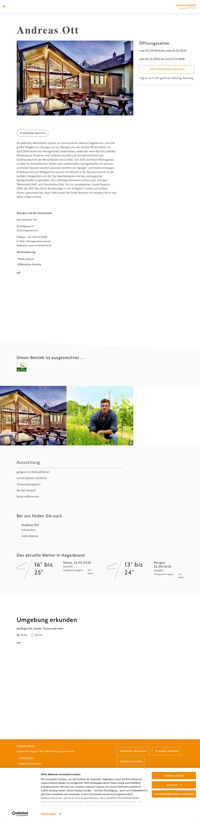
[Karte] (11, 6)
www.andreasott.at (40, 245)
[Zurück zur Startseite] (186, 6)
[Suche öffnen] (18, 6)
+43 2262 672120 (37, 237)
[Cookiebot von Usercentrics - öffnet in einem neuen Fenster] (20, 814)
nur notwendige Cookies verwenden (174, 794)
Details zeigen (48, 813)
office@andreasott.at (38, 241)
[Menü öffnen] (4, 6)
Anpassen (172, 785)
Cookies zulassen (174, 775)
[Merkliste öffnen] (14, 6)
